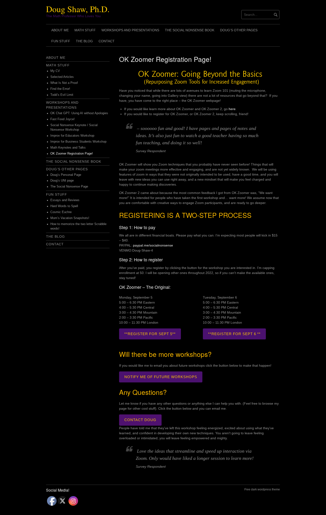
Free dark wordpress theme (262, 489)
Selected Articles (62, 77)
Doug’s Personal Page (65, 175)
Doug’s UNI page (62, 180)
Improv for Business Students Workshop (78, 141)
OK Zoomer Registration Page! (71, 153)
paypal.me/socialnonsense (152, 245)
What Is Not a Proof (64, 83)
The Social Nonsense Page (69, 186)
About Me (60, 30)
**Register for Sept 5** (150, 334)
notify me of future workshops (160, 377)
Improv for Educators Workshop (72, 135)
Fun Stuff (60, 41)
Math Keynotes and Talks (68, 147)
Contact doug (140, 420)
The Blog (84, 41)
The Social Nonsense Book (189, 30)
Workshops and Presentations (130, 30)
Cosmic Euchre (61, 212)
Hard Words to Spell (64, 206)
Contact (107, 41)
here (232, 109)
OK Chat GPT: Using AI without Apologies (79, 113)
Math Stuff (85, 30)
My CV (55, 71)
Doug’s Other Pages (239, 30)
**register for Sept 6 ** (234, 334)
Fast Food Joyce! (62, 119)
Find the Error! (60, 89)
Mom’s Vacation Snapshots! (69, 218)
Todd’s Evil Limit (61, 95)
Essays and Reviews (64, 200)
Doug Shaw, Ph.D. (78, 9)
